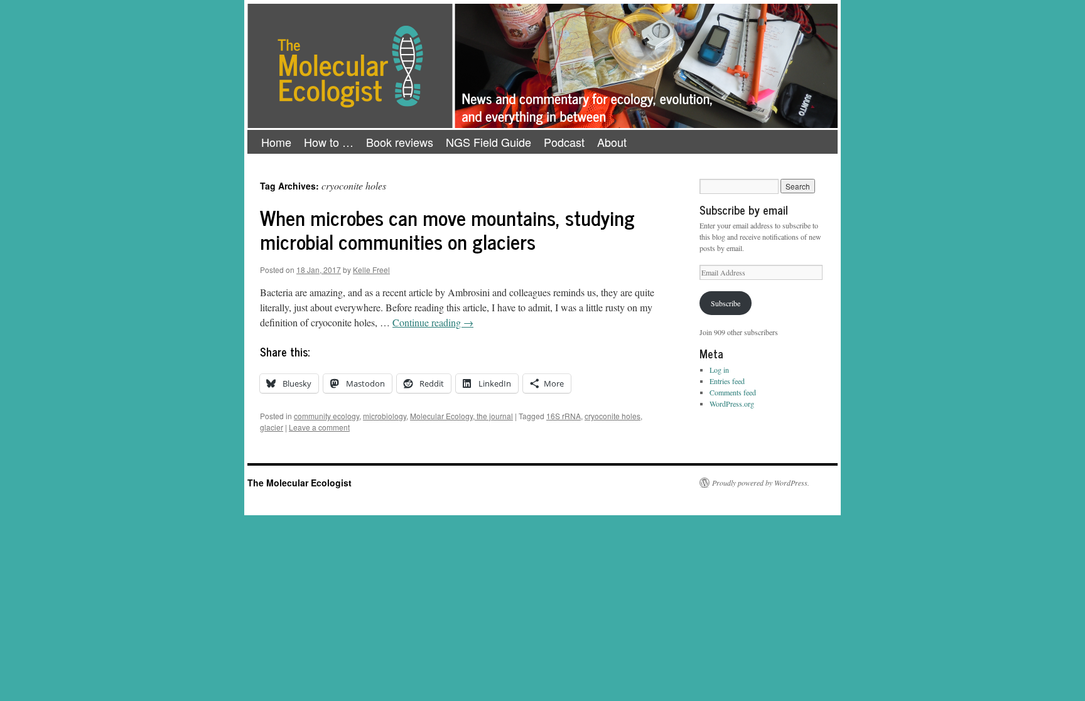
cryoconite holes (612, 415)
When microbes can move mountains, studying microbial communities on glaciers (447, 229)
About (612, 142)
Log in (719, 370)
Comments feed (733, 392)
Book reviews (399, 142)
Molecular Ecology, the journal (461, 415)
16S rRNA (563, 415)
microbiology (384, 415)
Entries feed (727, 381)
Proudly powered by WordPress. (760, 483)
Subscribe (725, 303)
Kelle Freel (371, 269)
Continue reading (432, 322)
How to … (329, 142)
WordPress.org (732, 404)
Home (276, 142)
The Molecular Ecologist (299, 482)
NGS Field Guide (488, 142)
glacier (271, 427)
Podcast (564, 142)
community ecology (326, 415)
